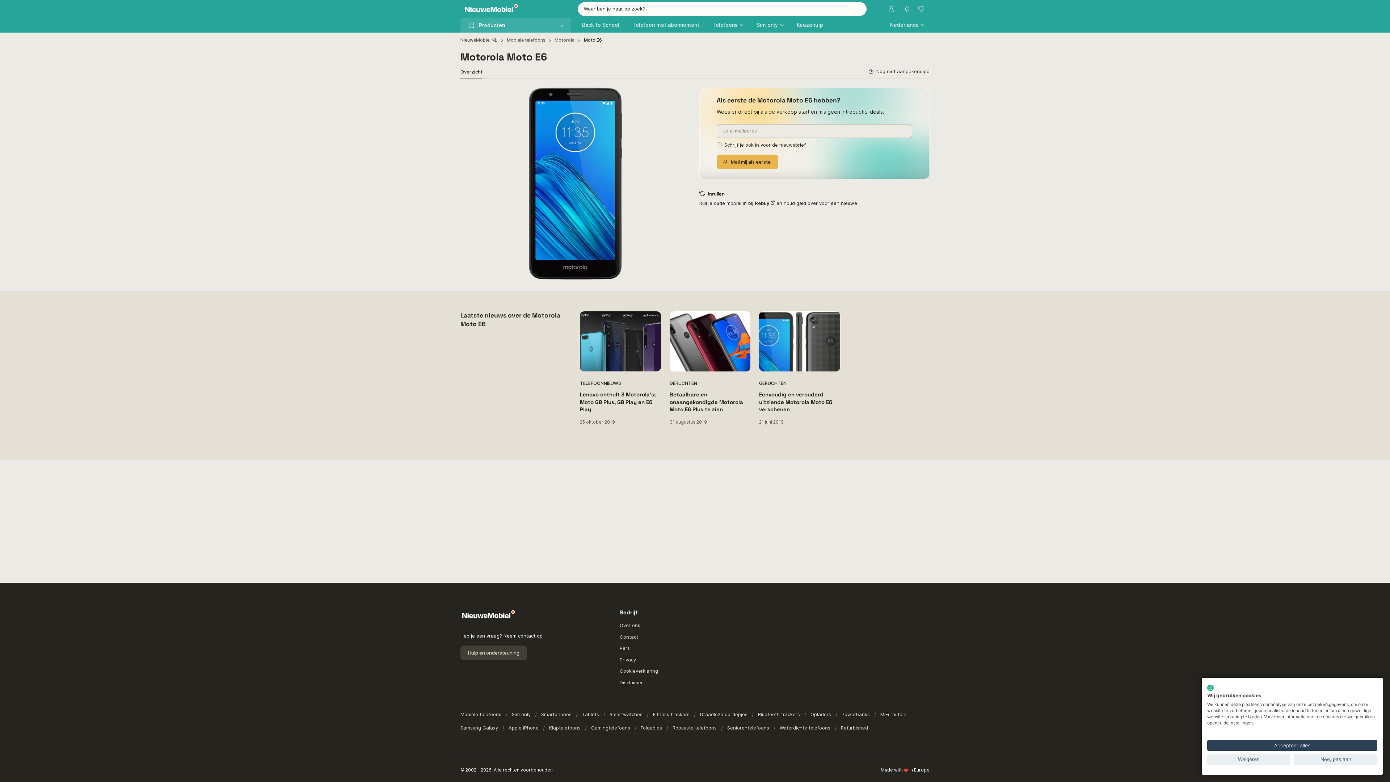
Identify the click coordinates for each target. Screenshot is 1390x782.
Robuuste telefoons (695, 728)
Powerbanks (856, 714)
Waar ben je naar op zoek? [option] (614, 9)
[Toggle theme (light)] (906, 9)
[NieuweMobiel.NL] (489, 9)
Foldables (651, 728)
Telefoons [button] (725, 25)
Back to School (600, 25)
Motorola (564, 40)
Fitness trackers (671, 714)
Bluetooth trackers (779, 714)
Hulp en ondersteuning (493, 653)
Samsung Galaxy (479, 728)
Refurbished (854, 728)
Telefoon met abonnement (665, 25)
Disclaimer (631, 682)
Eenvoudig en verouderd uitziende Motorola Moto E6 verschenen (795, 402)
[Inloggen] (891, 9)
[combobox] (722, 9)
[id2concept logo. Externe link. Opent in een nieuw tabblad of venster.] (1210, 688)
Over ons (630, 625)
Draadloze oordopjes (723, 714)
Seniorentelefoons (748, 728)
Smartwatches (626, 714)
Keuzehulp (810, 25)
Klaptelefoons (565, 728)
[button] (907, 24)
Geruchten (683, 383)
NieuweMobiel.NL (478, 40)
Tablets (590, 714)
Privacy (628, 660)
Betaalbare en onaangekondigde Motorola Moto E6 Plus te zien (706, 402)
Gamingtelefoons (610, 728)
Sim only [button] (767, 25)
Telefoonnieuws (600, 383)
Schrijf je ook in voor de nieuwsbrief (765, 145)
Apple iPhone (524, 728)
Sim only (521, 714)
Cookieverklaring (639, 671)
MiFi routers (893, 714)
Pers (625, 648)
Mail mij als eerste (751, 162)
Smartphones (556, 714)
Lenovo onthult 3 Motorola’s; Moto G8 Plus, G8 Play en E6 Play (618, 402)
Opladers (820, 714)
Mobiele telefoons (526, 40)
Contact (629, 637)
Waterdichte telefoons (805, 728)
